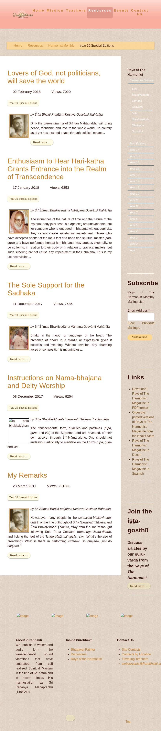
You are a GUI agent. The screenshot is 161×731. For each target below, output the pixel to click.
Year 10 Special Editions (23, 103)
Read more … (42, 142)
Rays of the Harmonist (86, 659)
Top (128, 721)
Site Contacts (131, 649)
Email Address (138, 310)
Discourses (79, 654)
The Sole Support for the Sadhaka (45, 289)
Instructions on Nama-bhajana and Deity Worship (54, 382)
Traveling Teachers (135, 659)
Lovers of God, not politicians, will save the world (54, 77)
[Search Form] (152, 10)
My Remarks (27, 475)
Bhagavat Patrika (83, 649)
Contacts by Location (136, 654)
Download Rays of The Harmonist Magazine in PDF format (140, 398)
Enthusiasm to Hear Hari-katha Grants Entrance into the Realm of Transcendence (56, 169)
